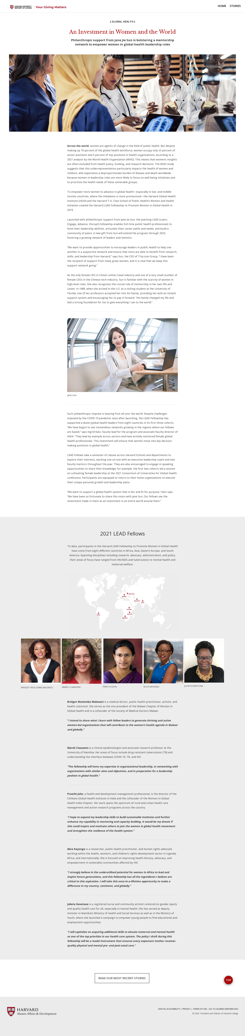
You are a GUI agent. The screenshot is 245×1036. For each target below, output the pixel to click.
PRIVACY (186, 1009)
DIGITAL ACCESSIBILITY (169, 1009)
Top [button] (228, 980)
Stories (235, 6)
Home (222, 6)
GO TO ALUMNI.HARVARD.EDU (223, 1009)
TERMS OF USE (200, 1009)
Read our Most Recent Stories (122, 978)
